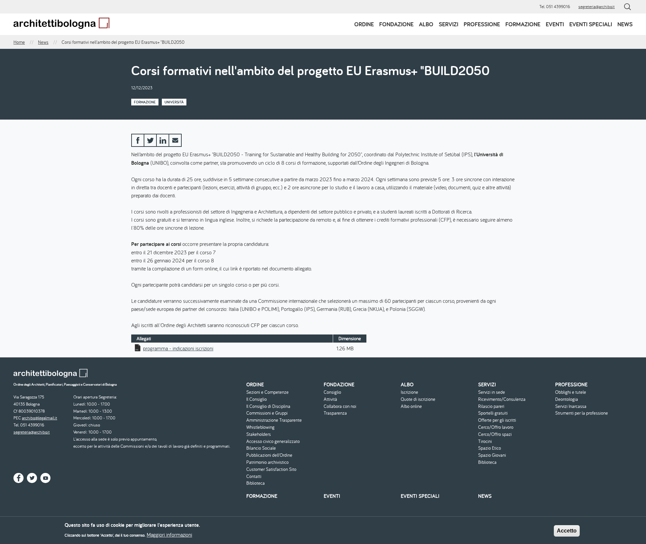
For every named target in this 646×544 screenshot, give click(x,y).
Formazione (522, 24)
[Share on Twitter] (150, 140)
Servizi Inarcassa (570, 406)
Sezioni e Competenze (267, 392)
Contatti (253, 476)
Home (19, 42)
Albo (426, 24)
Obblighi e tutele (570, 392)
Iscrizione (409, 392)
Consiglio (332, 392)
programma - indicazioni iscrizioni (178, 348)
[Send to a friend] (175, 140)
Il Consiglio (256, 399)
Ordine (364, 24)
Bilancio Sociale (261, 448)
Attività (330, 399)
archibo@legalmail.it (39, 418)
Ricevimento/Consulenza (502, 399)
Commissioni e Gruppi (267, 413)
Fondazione (396, 24)
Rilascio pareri (491, 406)
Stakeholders (258, 434)
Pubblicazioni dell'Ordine (269, 455)
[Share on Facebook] (138, 140)
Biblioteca (255, 483)
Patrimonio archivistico (267, 462)
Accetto (567, 531)
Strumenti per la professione (581, 413)
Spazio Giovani (492, 455)
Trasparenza (335, 413)
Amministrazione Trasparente (274, 420)
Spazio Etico (489, 448)
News (625, 24)
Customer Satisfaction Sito (271, 469)
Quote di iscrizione (418, 399)
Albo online (411, 406)
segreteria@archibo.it (596, 6)
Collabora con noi (340, 406)
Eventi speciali (590, 24)
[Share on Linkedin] (163, 140)
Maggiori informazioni (169, 534)
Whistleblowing (260, 427)
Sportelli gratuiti (493, 413)
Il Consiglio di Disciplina (268, 406)
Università (174, 102)
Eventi (555, 24)
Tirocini (485, 441)
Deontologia (566, 399)
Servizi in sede (491, 392)
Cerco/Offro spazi (495, 434)
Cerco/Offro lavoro (495, 427)
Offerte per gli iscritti (497, 420)
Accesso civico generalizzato (273, 441)
